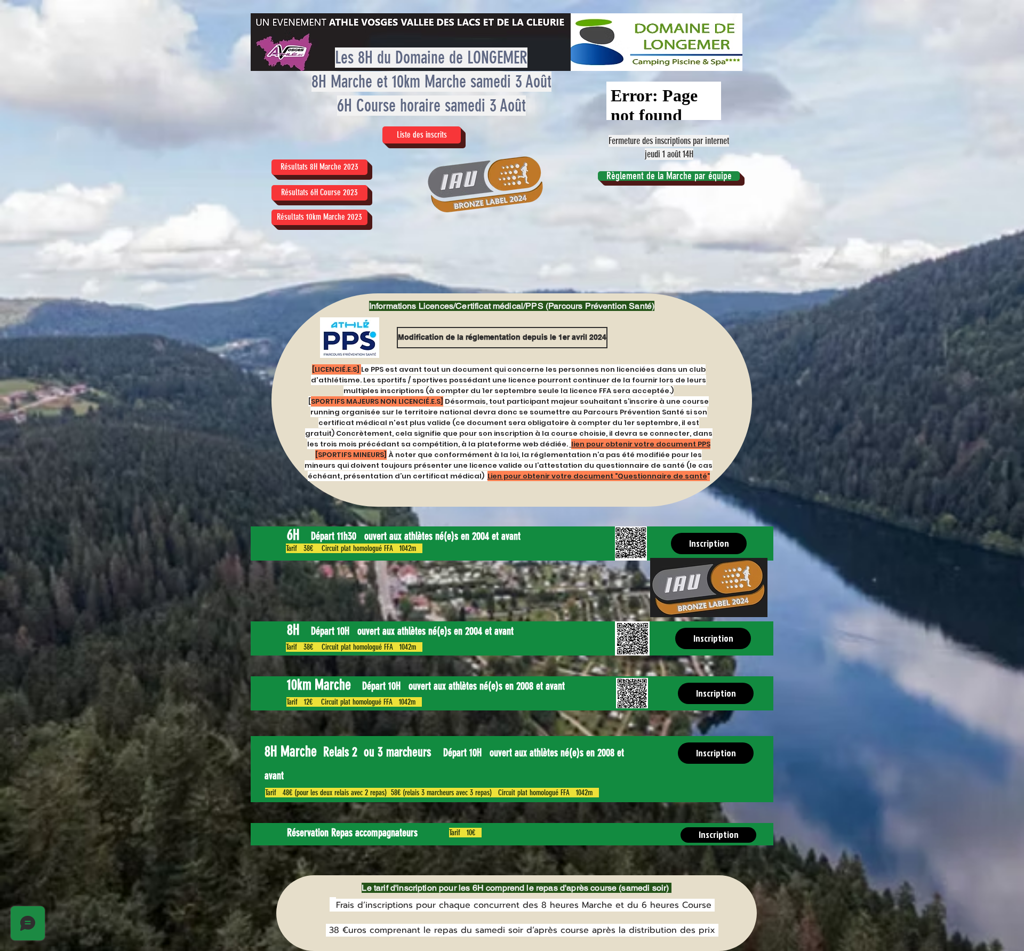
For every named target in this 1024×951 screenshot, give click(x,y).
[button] (319, 217)
